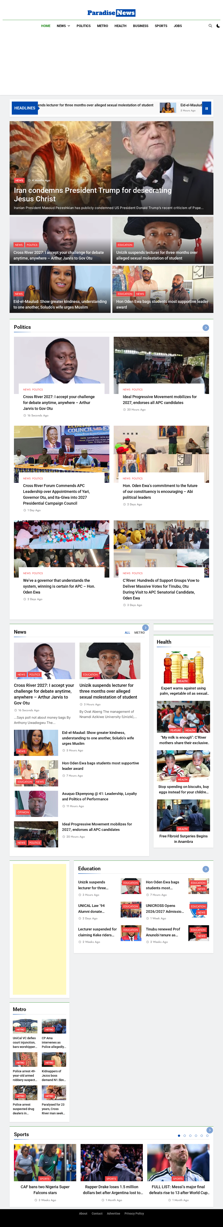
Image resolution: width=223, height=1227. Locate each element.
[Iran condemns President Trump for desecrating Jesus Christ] (111, 168)
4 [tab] (196, 1136)
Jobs (178, 26)
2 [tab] (185, 1136)
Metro (102, 26)
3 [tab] (190, 1136)
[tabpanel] (45, 1173)
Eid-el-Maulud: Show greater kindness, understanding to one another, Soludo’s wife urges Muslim (98, 738)
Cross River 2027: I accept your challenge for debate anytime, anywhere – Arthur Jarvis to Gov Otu (59, 402)
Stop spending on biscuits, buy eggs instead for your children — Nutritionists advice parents (183, 792)
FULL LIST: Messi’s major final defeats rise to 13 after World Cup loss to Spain (178, 1193)
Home (45, 26)
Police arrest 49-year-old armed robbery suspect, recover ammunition (24, 1079)
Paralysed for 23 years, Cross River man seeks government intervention (53, 1113)
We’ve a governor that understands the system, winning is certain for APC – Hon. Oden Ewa (59, 586)
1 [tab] (179, 1136)
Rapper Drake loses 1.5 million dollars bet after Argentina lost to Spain (111, 1193)
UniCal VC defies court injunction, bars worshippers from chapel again (25, 1046)
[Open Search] (210, 25)
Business (140, 26)
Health (121, 26)
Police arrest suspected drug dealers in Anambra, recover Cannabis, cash (25, 1113)
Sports (161, 26)
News (61, 26)
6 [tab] (207, 1136)
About (83, 1213)
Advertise (113, 1213)
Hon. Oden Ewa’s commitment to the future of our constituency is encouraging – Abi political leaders (160, 491)
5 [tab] (202, 1136)
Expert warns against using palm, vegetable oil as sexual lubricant (183, 693)
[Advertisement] (111, 64)
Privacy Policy (134, 1213)
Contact (97, 1213)
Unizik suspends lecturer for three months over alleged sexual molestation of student (108, 691)
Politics (84, 26)
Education (125, 245)
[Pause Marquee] (206, 108)
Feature (176, 730)
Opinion (23, 812)
